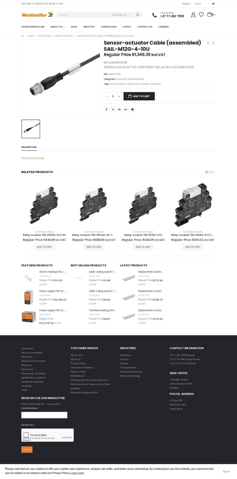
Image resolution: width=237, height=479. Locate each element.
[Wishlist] (201, 14)
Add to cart (141, 96)
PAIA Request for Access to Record (89, 380)
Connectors (27, 348)
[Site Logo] (37, 14)
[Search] (138, 15)
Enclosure (26, 365)
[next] (213, 42)
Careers (163, 26)
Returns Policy (78, 371)
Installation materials (32, 381)
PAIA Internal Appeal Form (84, 392)
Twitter (113, 109)
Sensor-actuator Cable (121, 83)
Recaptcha (27, 424)
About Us (56, 26)
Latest (127, 26)
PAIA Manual (77, 375)
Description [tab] (28, 147)
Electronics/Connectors (33, 360)
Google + (126, 109)
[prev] (208, 42)
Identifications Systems (33, 377)
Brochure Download (32, 158)
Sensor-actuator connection (147, 83)
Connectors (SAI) (124, 79)
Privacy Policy (78, 363)
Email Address (30, 408)
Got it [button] (226, 471)
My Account (77, 355)
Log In (198, 3)
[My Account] (193, 14)
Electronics (138, 79)
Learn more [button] (77, 473)
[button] (206, 172)
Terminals (26, 385)
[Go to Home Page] (22, 36)
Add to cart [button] (44, 246)
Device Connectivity (31, 352)
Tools (24, 390)
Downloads (109, 26)
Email (132, 109)
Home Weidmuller (32, 26)
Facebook (106, 109)
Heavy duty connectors (33, 373)
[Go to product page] (44, 205)
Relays (51, 232)
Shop (74, 26)
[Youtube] (213, 3)
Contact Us (144, 26)
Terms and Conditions (82, 367)
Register (186, 3)
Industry (89, 26)
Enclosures (27, 369)
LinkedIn (119, 109)
